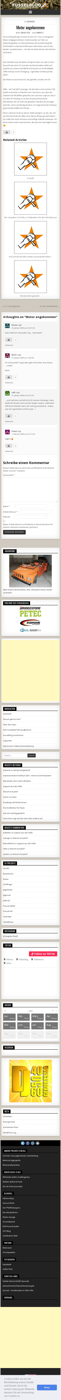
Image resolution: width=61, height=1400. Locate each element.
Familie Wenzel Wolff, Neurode (16, 1281)
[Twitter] (23, 1143)
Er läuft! (30, 178)
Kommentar (9, 475)
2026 (30, 1011)
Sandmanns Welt (10, 1235)
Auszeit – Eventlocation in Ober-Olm (18, 1290)
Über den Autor (9, 724)
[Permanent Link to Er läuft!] (30, 159)
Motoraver (7, 1247)
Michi (14, 354)
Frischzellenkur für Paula (14, 808)
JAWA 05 (6, 900)
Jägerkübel (31, 21)
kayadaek (7, 1264)
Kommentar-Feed (10, 1127)
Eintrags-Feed (9, 1122)
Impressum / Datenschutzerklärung (18, 746)
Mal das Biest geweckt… (30, 296)
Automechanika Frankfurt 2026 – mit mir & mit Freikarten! (27, 775)
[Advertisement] (30, 670)
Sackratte (7, 916)
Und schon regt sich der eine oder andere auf (22, 818)
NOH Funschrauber (11, 1226)
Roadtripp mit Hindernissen (15, 802)
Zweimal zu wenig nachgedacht (16, 770)
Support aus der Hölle (12, 786)
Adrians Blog (8, 1198)
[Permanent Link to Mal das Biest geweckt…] (30, 276)
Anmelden (7, 1116)
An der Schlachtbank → (50, 306)
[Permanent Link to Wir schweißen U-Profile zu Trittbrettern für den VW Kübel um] (30, 198)
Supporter (7, 740)
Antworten (9, 345)
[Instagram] (32, 1143)
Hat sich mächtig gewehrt (14, 813)
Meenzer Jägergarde (11, 1160)
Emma (5, 879)
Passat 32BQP (9, 906)
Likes (7, 963)
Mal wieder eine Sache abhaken (17, 781)
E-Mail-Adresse (10, 512)
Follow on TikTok (44, 953)
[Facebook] (28, 1143)
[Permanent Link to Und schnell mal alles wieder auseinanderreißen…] (30, 237)
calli (13, 392)
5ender (6, 868)
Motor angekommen (30, 27)
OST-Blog (6, 1231)
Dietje (14, 325)
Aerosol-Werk (8, 1203)
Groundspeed (9, 1221)
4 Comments (38, 32)
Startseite (7, 713)
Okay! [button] (47, 1387)
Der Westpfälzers (10, 1212)
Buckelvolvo (8, 873)
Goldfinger (7, 884)
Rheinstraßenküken (11, 1165)
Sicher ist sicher (10, 797)
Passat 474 (7, 911)
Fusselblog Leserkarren (13, 735)
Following (22, 959)
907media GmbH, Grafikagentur (16, 1177)
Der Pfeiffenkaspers (11, 1207)
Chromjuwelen (9, 1252)
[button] (21, 1396)
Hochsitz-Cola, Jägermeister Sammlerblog (20, 1155)
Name (6, 506)
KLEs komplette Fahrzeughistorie (17, 730)
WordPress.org (9, 1132)
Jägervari (7, 895)
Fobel (14, 431)
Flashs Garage (9, 1217)
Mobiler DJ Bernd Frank (12, 1181)
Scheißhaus (8, 922)
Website (6, 517)
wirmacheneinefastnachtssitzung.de (18, 1286)
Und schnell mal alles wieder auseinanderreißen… (30, 256)
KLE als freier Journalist (12, 1186)
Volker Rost (7, 1269)
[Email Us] (37, 1143)
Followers (37, 959)
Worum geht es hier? (12, 719)
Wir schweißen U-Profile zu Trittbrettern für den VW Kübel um (30, 217)
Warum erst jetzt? (10, 791)
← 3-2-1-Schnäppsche (10, 306)
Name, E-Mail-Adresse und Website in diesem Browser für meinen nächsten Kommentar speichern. (28, 526)
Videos (8, 959)
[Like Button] (6, 132)
